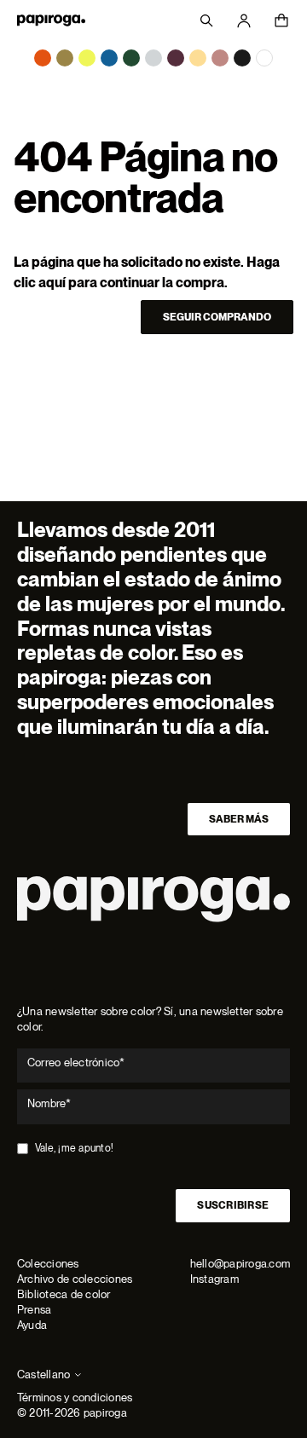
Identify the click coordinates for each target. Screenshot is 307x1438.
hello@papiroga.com (240, 1263)
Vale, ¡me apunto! (74, 1148)
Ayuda (32, 1325)
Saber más (239, 819)
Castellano (43, 1374)
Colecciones (48, 1263)
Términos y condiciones (74, 1397)
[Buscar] (206, 20)
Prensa (34, 1309)
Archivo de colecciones (74, 1279)
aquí (52, 282)
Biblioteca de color (64, 1294)
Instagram (214, 1279)
